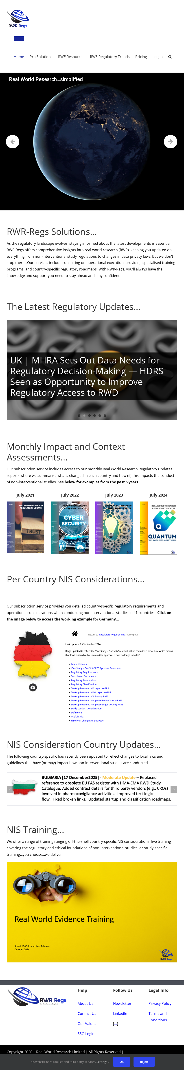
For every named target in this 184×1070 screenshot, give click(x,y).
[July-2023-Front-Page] (114, 503)
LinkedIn (120, 1013)
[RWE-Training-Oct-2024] (92, 864)
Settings (102, 1062)
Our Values (87, 1023)
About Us (85, 1003)
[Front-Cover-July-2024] (158, 503)
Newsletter (122, 1003)
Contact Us (87, 1013)
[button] (170, 54)
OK (122, 1062)
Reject (144, 1062)
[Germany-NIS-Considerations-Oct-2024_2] (92, 628)
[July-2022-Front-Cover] (70, 503)
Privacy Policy (160, 1003)
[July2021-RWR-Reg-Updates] (25, 503)
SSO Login (86, 1033)
